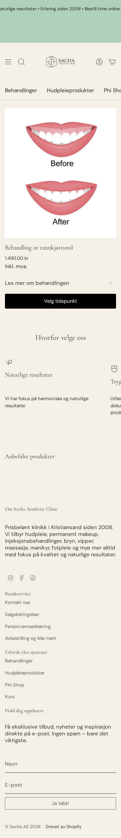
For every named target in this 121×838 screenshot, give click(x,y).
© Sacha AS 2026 (23, 826)
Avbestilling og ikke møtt (30, 638)
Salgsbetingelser (22, 614)
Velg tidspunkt (60, 301)
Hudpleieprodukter (24, 673)
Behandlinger (19, 661)
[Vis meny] (8, 62)
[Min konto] (112, 62)
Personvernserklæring (28, 626)
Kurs (9, 697)
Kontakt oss (17, 602)
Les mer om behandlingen (37, 283)
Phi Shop (14, 685)
